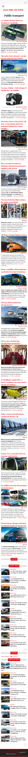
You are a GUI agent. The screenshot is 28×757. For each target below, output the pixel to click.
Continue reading (11, 52)
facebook (12, 750)
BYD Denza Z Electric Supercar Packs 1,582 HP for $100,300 (18, 620)
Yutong (25, 437)
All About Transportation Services (14, 235)
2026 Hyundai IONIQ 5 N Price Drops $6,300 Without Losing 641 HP (18, 580)
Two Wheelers (23, 218)
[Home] (3, 6)
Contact (15, 656)
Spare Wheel (5, 656)
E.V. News (20, 41)
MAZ (26, 365)
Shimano (25, 220)
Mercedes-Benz (23, 75)
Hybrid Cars (13, 569)
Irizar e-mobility (23, 288)
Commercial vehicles (22, 73)
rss (18, 750)
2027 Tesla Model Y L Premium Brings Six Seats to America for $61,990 (18, 612)
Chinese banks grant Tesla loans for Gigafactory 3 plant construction (18, 739)
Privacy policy (14, 752)
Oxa (26, 187)
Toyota (25, 108)
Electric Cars (13, 577)
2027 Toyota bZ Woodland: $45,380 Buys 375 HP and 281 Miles (18, 588)
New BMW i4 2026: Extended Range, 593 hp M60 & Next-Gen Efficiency (18, 731)
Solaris (25, 41)
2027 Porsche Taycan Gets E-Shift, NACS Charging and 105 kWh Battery (18, 644)
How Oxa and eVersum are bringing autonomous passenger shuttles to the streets (13, 165)
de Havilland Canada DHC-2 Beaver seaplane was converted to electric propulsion (13, 382)
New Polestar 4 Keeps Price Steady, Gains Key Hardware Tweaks (18, 628)
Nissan (25, 544)
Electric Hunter (13, 9)
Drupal (19, 754)
